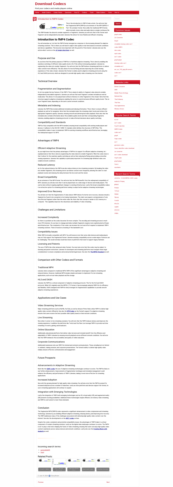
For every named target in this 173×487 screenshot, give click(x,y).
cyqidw (116, 207)
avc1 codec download (120, 154)
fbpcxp (116, 197)
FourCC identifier (119, 126)
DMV (115, 90)
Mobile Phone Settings (121, 93)
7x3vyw (116, 191)
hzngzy (116, 187)
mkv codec (117, 50)
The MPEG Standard (97, 252)
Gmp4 (116, 41)
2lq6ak (116, 194)
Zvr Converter (118, 37)
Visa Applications (119, 106)
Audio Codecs (46, 12)
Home (37, 12)
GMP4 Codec (118, 129)
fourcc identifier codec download (124, 148)
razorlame (117, 167)
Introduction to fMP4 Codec (50, 19)
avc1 (115, 76)
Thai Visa (117, 102)
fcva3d (116, 200)
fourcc (116, 164)
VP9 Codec (70, 311)
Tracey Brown (55, 476)
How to (117, 12)
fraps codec (118, 139)
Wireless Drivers (119, 109)
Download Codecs (50, 4)
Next (108, 482)
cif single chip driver (62, 50)
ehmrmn (116, 210)
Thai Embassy (118, 99)
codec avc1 (117, 73)
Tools (91, 12)
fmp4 (42, 452)
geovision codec (119, 145)
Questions (68, 12)
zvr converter (118, 151)
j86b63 (116, 184)
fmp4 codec (118, 158)
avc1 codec (117, 57)
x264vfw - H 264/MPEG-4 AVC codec (126, 178)
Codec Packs (58, 12)
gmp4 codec (118, 34)
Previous (40, 482)
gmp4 (116, 135)
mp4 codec (117, 53)
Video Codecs (100, 12)
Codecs (84, 12)
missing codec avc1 (120, 63)
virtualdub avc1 (118, 66)
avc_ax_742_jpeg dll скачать (123, 69)
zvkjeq (116, 213)
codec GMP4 (118, 47)
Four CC (76, 12)
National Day (118, 96)
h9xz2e (116, 203)
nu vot (116, 119)
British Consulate (119, 86)
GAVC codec (51, 369)
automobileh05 (45, 450)
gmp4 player (118, 60)
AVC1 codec (70, 418)
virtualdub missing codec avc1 (123, 44)
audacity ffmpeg (119, 181)
